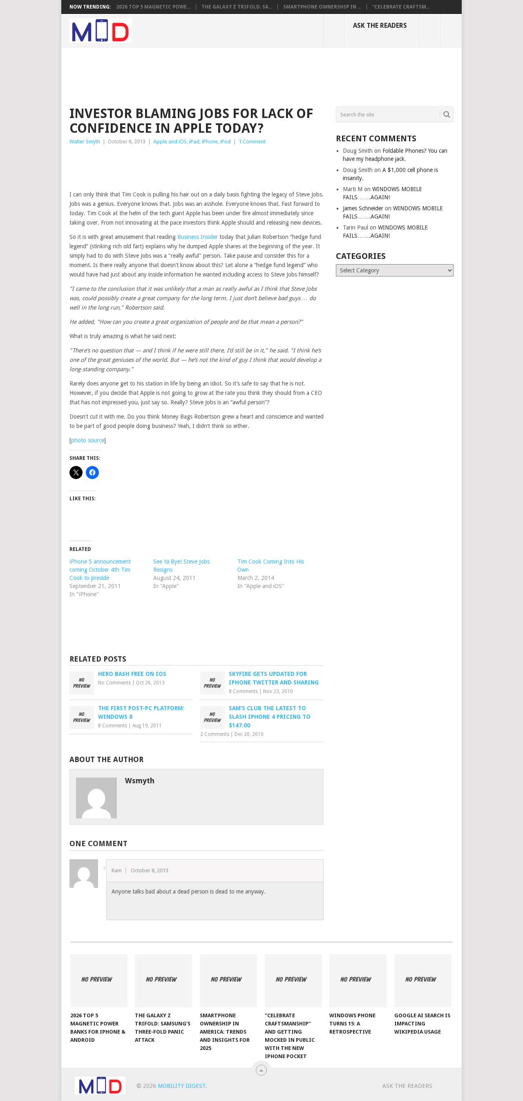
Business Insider (197, 237)
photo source (87, 440)
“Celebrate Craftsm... (401, 7)
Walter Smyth (84, 141)
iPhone (210, 141)
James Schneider (363, 208)
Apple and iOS (170, 141)
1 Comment (252, 141)
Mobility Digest (182, 1086)
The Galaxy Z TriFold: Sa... (236, 7)
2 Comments (214, 734)
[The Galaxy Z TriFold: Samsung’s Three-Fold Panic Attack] (163, 980)
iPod (225, 141)
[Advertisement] (218, 75)
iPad (194, 141)
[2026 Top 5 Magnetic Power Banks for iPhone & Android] (98, 980)
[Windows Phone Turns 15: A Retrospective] (358, 980)
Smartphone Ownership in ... (322, 7)
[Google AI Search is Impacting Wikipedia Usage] (422, 980)
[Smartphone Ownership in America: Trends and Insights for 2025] (228, 980)
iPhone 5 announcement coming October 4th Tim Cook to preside (100, 569)
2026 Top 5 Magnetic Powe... (153, 7)
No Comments (114, 683)
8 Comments (243, 691)
